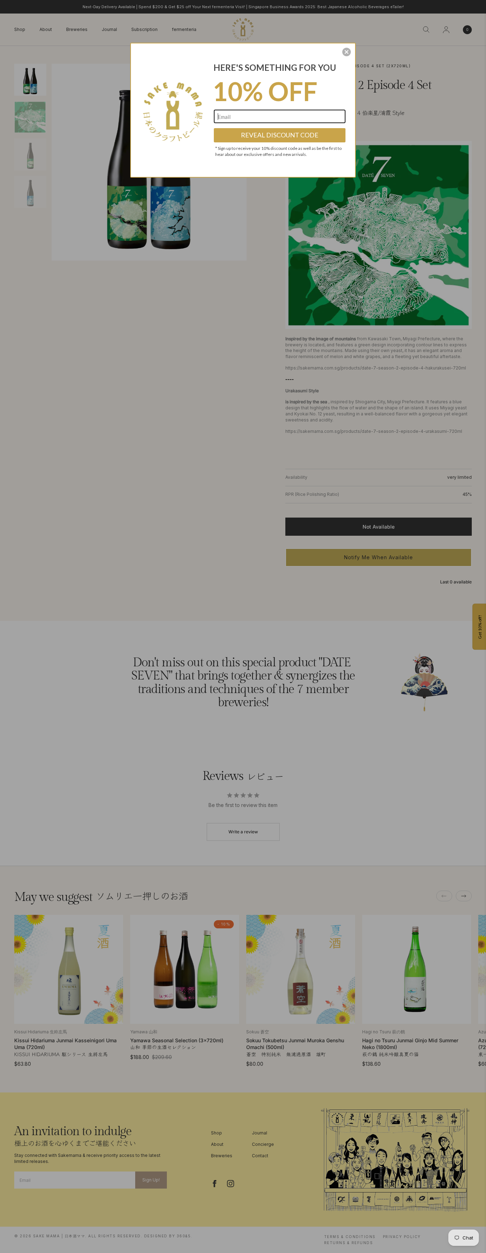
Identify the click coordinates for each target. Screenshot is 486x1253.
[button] (346, 52)
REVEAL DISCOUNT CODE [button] (279, 135)
